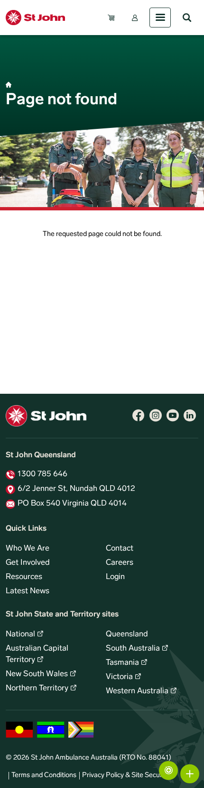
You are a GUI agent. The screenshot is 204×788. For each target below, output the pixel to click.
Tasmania (122, 663)
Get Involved (28, 563)
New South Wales (37, 674)
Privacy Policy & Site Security (125, 775)
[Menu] (160, 17)
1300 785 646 (42, 474)
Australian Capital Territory (37, 654)
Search (187, 17)
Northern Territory (37, 688)
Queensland (127, 634)
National (20, 634)
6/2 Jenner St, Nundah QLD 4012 (76, 489)
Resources (24, 577)
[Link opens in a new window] (138, 415)
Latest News (27, 591)
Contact (119, 549)
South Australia (133, 648)
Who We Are (27, 549)
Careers (119, 563)
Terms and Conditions (43, 775)
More (189, 773)
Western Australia (137, 691)
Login (115, 577)
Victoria (119, 677)
